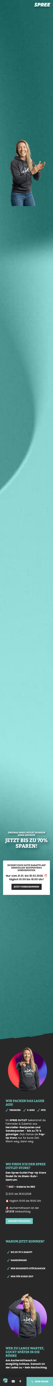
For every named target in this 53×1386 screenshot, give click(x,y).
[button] (5, 1380)
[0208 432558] (32, 1382)
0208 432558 (41, 1381)
